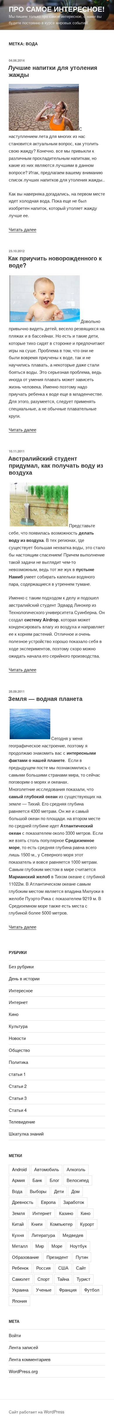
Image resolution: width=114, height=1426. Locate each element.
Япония (19, 1301)
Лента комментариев (30, 1359)
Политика (18, 1062)
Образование (25, 1257)
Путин (82, 1257)
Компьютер (61, 1224)
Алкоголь (76, 1169)
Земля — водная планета (45, 698)
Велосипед (78, 1180)
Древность (22, 1202)
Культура (18, 1026)
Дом (75, 1191)
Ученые (43, 1290)
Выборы (38, 1191)
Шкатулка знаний (26, 1134)
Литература (43, 1235)
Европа (48, 1202)
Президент (57, 1257)
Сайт (81, 1268)
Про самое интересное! (57, 9)
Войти (15, 1335)
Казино (66, 1213)
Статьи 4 (18, 1110)
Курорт (87, 1224)
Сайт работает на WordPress (36, 1412)
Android (19, 1169)
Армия (18, 1180)
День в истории (24, 978)
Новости (17, 1038)
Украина (20, 1290)
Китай (18, 1224)
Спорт (43, 1279)
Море (56, 1246)
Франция (68, 1290)
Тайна (63, 1279)
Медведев (73, 1235)
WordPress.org (23, 1371)
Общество (19, 1050)
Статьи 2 (18, 1086)
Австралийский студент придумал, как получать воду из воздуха (55, 465)
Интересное (21, 990)
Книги (36, 1224)
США (63, 1268)
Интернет (18, 1002)
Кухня (18, 1235)
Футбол (91, 1290)
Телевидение (22, 1122)
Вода (17, 1191)
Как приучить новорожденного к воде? (55, 261)
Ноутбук (78, 1246)
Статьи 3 (18, 1098)
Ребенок (20, 1268)
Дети (59, 1191)
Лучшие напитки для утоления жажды (52, 71)
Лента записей (23, 1347)
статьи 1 (17, 1074)
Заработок (73, 1202)
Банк (37, 1180)
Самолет (21, 1279)
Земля (18, 1213)
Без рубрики (21, 966)
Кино (13, 1014)
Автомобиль (46, 1169)
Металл (20, 1246)
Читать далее (22, 229)
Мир (39, 1246)
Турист (83, 1279)
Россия (43, 1268)
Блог (54, 1180)
